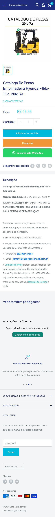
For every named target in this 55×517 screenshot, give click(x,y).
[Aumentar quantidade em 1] (36, 122)
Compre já (27, 142)
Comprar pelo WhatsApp (30, 152)
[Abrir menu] (4, 5)
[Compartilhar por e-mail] (50, 165)
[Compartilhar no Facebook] (32, 165)
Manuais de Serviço (38, 281)
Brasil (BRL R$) (11, 466)
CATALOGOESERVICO (13, 101)
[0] (49, 5)
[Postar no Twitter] (44, 165)
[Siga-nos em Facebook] (5, 481)
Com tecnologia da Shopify (14, 510)
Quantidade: (9, 121)
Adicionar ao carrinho (27, 133)
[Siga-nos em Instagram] (11, 481)
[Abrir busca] (37, 5)
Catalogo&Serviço (14, 264)
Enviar (11, 452)
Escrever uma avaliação (27, 334)
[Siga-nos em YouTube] (17, 481)
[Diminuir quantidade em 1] (20, 122)
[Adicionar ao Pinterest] (38, 165)
